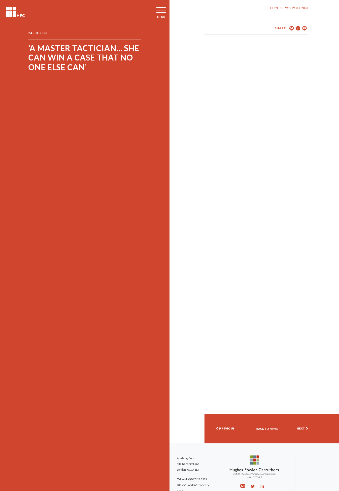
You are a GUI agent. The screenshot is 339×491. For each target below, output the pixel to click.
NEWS (285, 7)
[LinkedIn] (262, 486)
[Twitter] (253, 486)
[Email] (243, 486)
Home (274, 7)
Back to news (267, 428)
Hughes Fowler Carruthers (15, 12)
